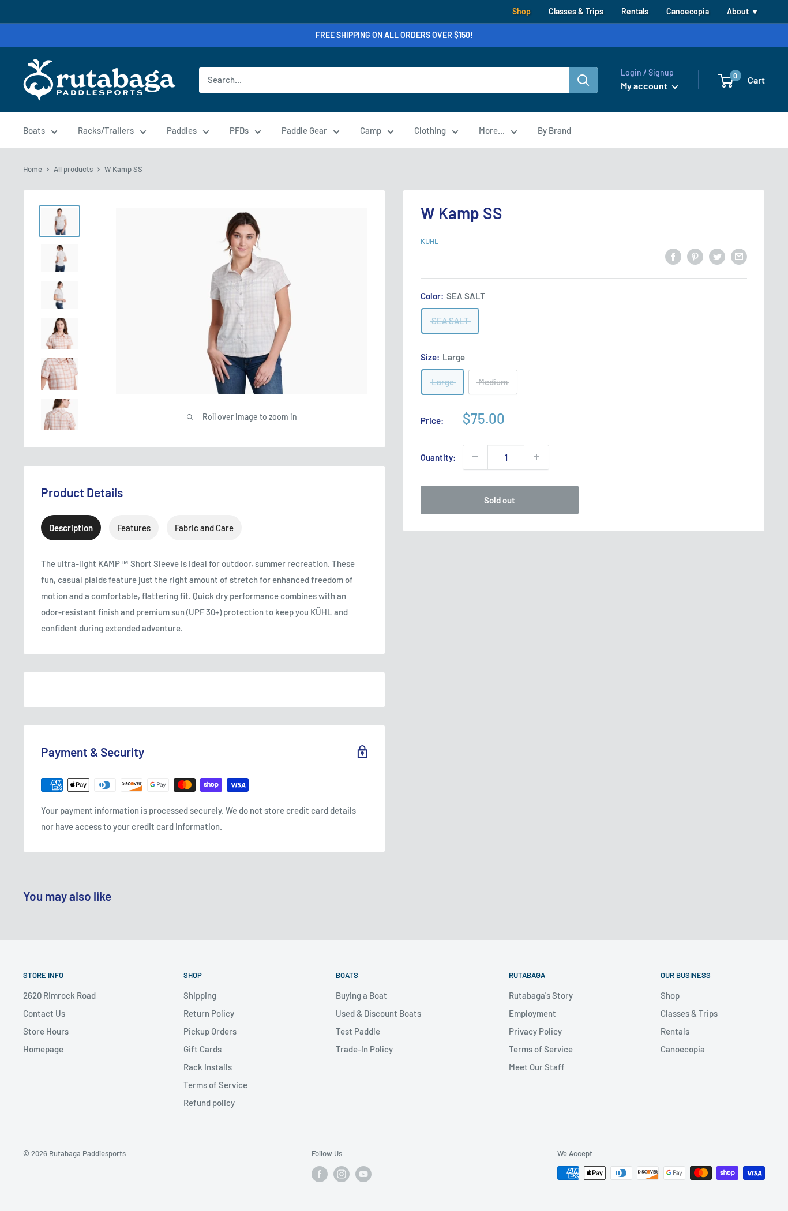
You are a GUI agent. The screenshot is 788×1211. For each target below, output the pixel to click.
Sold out (499, 499)
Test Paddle (358, 1031)
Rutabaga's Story (541, 995)
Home (32, 169)
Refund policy (209, 1102)
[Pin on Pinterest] (695, 256)
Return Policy (208, 1013)
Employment (532, 1013)
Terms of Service (215, 1085)
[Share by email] (739, 256)
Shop (521, 11)
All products (73, 169)
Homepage (43, 1049)
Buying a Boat (361, 995)
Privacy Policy (535, 1031)
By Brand (554, 130)
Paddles (182, 130)
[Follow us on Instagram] (341, 1174)
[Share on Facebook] (673, 256)
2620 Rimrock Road (59, 995)
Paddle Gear (304, 130)
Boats (34, 130)
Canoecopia (687, 11)
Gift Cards (202, 1049)
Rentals (634, 11)
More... (492, 130)
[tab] (71, 527)
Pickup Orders (210, 1031)
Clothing (430, 130)
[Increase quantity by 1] (536, 457)
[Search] (583, 80)
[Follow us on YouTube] (363, 1174)
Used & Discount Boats (378, 1013)
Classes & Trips (576, 11)
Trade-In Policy (364, 1049)
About (738, 11)
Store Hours (46, 1031)
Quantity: (438, 457)
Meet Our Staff (537, 1067)
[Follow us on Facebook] (320, 1174)
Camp (370, 130)
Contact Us (44, 1013)
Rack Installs (207, 1067)
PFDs (239, 130)
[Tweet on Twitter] (717, 256)
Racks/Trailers (106, 130)
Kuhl (429, 241)
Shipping (199, 995)
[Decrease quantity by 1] (475, 457)
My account (645, 85)
